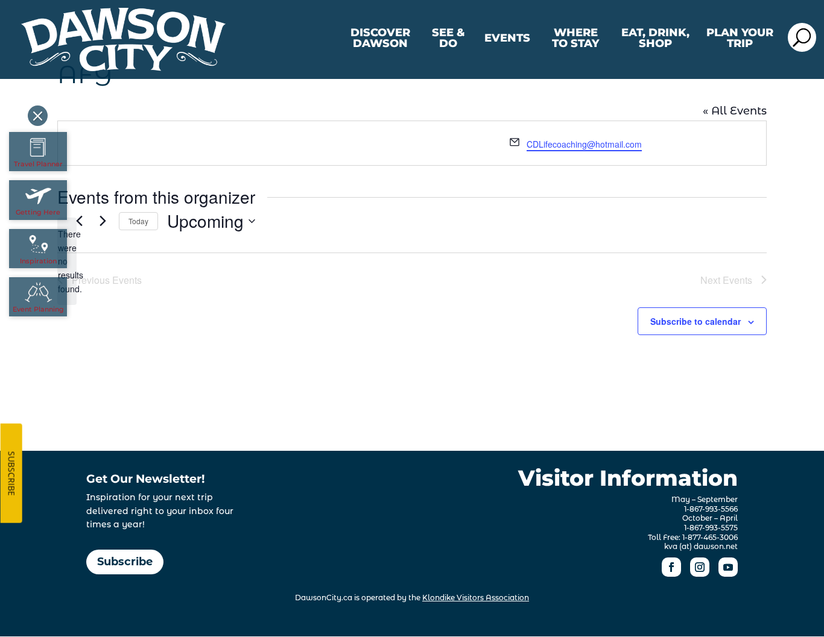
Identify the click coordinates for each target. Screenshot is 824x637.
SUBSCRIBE (11, 473)
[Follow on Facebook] (671, 567)
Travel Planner (38, 164)
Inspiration (38, 261)
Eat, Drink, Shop (655, 38)
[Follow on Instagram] (699, 567)
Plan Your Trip (739, 38)
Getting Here (38, 212)
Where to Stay (575, 38)
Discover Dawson (380, 38)
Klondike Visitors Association (475, 597)
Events (507, 39)
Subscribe (125, 561)
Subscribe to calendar (695, 321)
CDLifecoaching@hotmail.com (584, 144)
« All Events (735, 111)
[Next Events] (102, 221)
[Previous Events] (79, 221)
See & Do (448, 38)
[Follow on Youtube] (728, 567)
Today (138, 221)
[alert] (67, 261)
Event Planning (38, 309)
